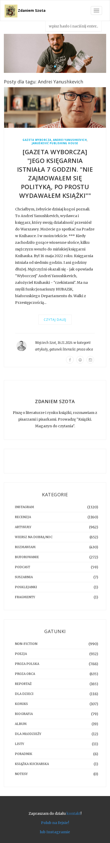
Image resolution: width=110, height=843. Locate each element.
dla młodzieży (28, 734)
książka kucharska (32, 764)
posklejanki (26, 587)
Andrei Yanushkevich (70, 140)
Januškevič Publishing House (55, 143)
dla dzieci (24, 694)
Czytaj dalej (55, 319)
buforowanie (27, 557)
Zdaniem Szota (32, 10)
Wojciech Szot (45, 343)
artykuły (41, 349)
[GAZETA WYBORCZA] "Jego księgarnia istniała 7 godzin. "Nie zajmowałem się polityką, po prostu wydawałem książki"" (55, 174)
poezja (21, 654)
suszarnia (24, 577)
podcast (22, 567)
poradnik (23, 754)
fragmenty (25, 597)
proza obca (85, 349)
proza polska (27, 664)
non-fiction (26, 644)
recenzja (23, 517)
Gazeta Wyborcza (37, 140)
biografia (24, 714)
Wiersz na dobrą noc (33, 537)
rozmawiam (25, 547)
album (21, 724)
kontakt (74, 813)
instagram (24, 507)
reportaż (23, 684)
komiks (21, 704)
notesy (21, 774)
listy (19, 744)
